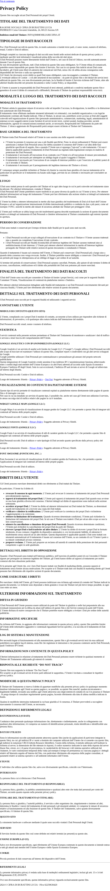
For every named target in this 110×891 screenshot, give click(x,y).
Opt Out (49, 379)
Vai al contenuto (7, 1)
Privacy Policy (36, 379)
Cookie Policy (65, 885)
